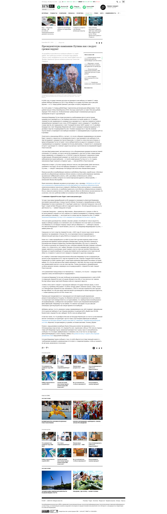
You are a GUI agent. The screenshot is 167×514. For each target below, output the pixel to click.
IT (118, 13)
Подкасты (53, 13)
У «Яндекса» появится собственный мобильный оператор (79, 29)
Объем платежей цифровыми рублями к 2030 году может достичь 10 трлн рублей (92, 71)
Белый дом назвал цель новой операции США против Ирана (92, 84)
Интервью (45, 13)
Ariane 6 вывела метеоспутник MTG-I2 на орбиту (91, 78)
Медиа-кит (102, 500)
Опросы (123, 500)
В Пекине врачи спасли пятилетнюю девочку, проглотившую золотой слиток (93, 59)
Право (96, 13)
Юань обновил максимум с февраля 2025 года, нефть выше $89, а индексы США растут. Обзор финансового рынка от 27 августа (95, 32)
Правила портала (110, 500)
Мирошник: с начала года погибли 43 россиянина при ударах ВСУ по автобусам (92, 65)
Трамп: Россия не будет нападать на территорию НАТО (64, 29)
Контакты (95, 500)
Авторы (118, 500)
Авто (102, 13)
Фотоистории (46, 398)
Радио (90, 500)
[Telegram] (99, 43)
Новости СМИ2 (46, 395)
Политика (80, 13)
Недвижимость (111, 13)
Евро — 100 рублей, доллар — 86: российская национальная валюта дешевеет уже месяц (48, 31)
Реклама (85, 500)
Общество (88, 13)
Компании (62, 13)
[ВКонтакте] (97, 43)
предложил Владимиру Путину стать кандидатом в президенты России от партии (69, 217)
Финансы (71, 13)
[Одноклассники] (102, 43)
